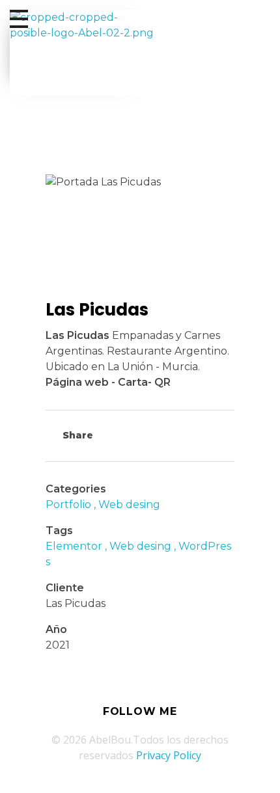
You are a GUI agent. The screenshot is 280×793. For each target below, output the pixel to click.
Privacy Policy (168, 755)
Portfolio (68, 504)
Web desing (129, 504)
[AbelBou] (84, 53)
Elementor (74, 546)
